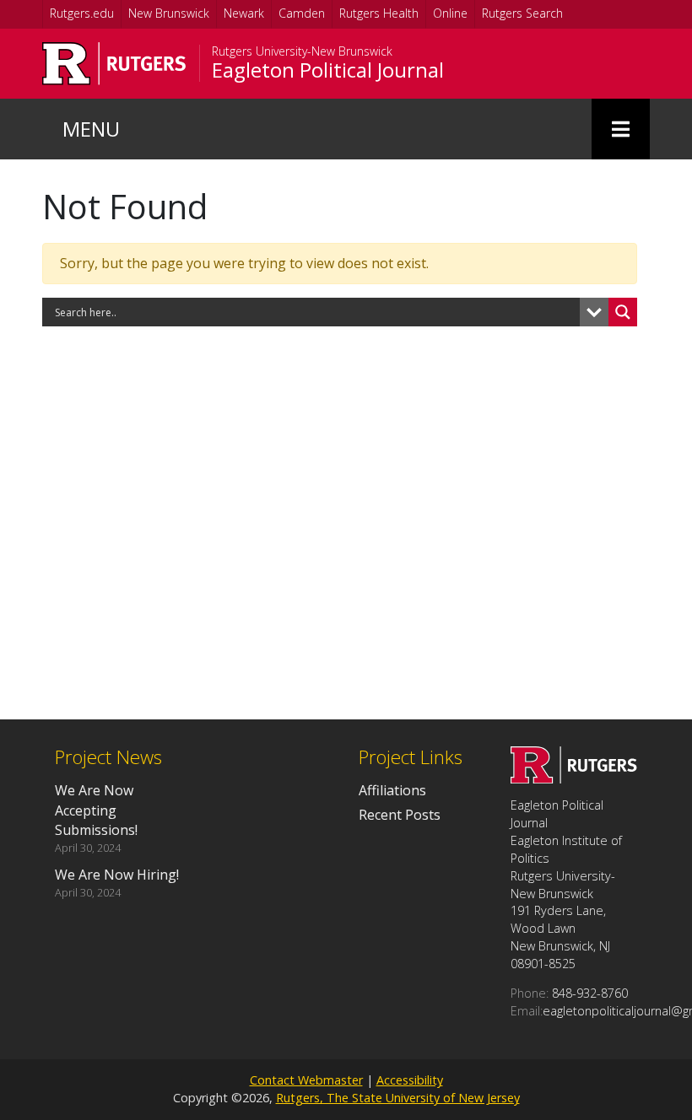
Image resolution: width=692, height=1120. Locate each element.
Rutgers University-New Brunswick (302, 51)
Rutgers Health (379, 13)
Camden (301, 13)
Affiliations (392, 790)
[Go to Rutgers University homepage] (114, 63)
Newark (244, 13)
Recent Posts (400, 814)
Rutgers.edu (82, 13)
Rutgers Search (522, 13)
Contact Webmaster (306, 1080)
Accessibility (409, 1080)
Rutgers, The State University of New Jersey (398, 1098)
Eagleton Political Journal (328, 70)
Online (450, 13)
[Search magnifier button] (622, 312)
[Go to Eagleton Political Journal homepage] (574, 778)
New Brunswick (168, 13)
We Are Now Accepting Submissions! (96, 809)
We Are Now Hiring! (117, 874)
